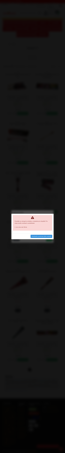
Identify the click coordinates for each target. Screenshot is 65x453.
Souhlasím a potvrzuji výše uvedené (41, 236)
